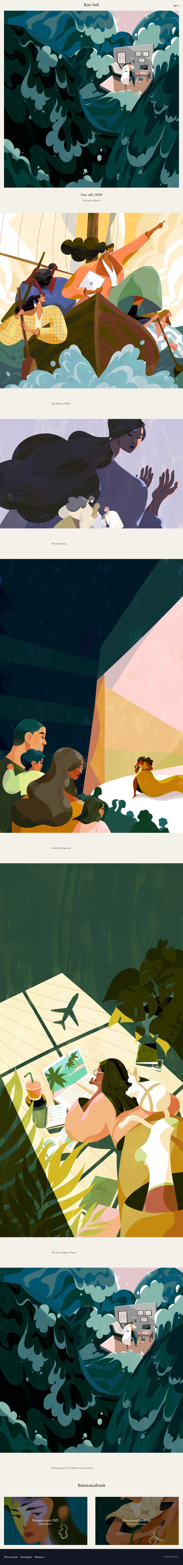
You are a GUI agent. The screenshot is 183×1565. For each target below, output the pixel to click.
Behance (39, 1556)
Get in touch (10, 1556)
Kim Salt (91, 4)
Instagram (26, 1556)
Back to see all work (91, 1485)
